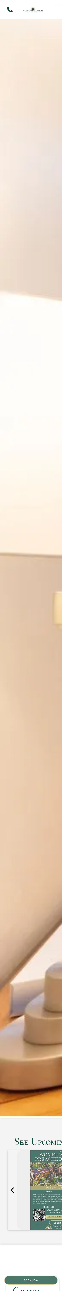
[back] (12, 1190)
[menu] (57, 5)
